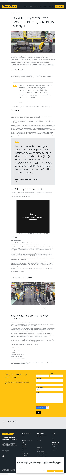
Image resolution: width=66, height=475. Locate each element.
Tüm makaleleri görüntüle (17, 12)
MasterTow (24, 446)
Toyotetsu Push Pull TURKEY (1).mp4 (23, 233)
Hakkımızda (54, 435)
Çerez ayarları (42, 470)
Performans (24, 437)
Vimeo (46, 233)
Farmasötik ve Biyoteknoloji (42, 453)
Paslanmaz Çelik (25, 455)
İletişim (53, 438)
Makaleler (39, 443)
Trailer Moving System (26, 453)
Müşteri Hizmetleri (55, 444)
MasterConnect (55, 450)
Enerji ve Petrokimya (40, 455)
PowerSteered (24, 451)
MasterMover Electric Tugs (38, 233)
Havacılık (38, 449)
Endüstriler (31, 6)
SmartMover (24, 442)
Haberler (53, 437)
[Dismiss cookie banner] (62, 459)
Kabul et (50, 470)
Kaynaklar (51, 6)
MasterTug (24, 444)
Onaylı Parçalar (55, 448)
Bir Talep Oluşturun (59, 6)
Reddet (59, 470)
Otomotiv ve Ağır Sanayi (41, 451)
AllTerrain (23, 450)
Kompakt (23, 435)
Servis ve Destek (38, 6)
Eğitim (53, 446)
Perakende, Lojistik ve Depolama (43, 456)
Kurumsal (45, 6)
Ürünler (25, 6)
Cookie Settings (4, 1)
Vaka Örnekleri (39, 442)
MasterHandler (24, 448)
